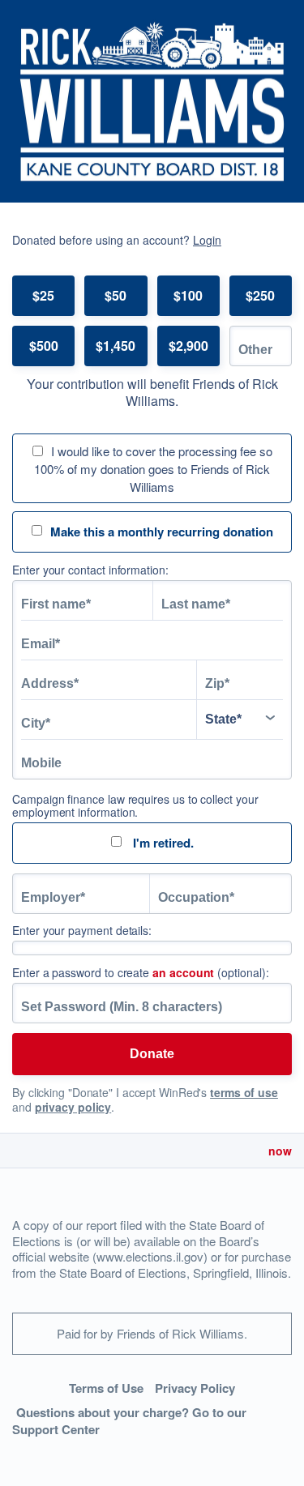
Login (207, 240)
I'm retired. (162, 843)
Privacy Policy (195, 1388)
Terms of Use (106, 1388)
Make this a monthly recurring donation (161, 531)
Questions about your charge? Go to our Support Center (129, 1420)
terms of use (244, 1092)
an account (183, 972)
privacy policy (73, 1107)
